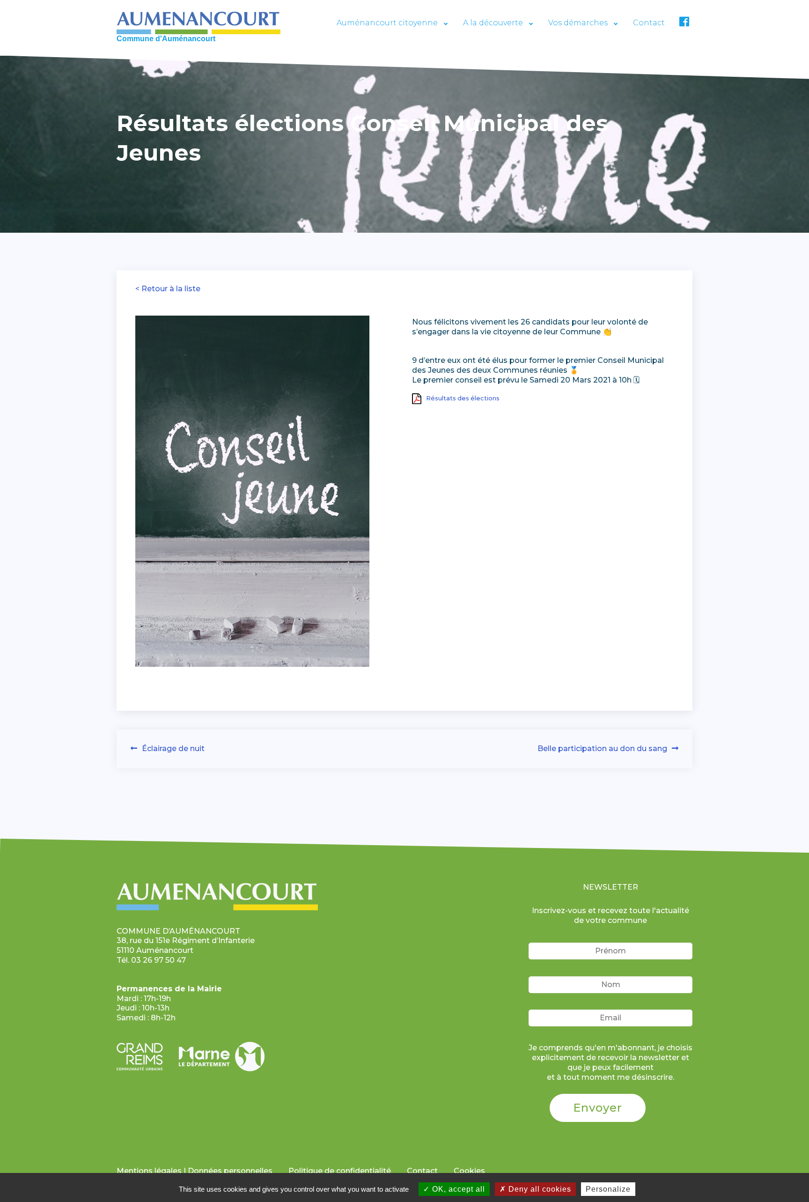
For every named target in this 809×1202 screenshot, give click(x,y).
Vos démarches (578, 22)
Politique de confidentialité (339, 1170)
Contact (649, 22)
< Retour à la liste (167, 288)
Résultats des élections (463, 398)
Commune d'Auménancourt (166, 39)
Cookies (469, 1170)
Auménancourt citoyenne (387, 22)
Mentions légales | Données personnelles (194, 1170)
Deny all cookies (538, 1189)
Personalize (608, 1189)
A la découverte (493, 22)
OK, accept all (457, 1189)
